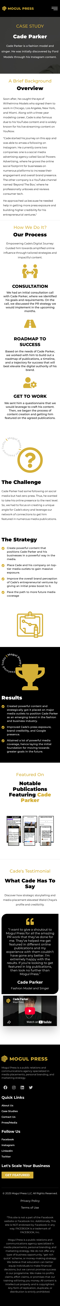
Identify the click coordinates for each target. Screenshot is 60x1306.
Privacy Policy (30, 1201)
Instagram (8, 1145)
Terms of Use (30, 1207)
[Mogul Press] (18, 8)
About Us (7, 1105)
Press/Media (9, 1122)
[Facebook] (5, 1087)
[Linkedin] (22, 1087)
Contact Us (8, 1116)
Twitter (6, 1156)
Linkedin (7, 1150)
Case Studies (10, 1111)
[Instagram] (14, 1087)
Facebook (8, 1139)
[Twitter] (31, 1087)
